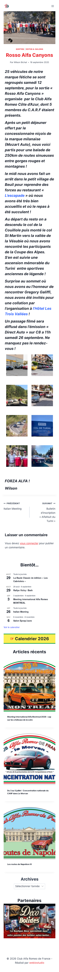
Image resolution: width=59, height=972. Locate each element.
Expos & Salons (34, 49)
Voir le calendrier (12, 627)
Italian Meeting (12, 506)
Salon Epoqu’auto (22, 620)
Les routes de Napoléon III (19, 864)
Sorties (20, 49)
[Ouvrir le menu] (52, 6)
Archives (29, 879)
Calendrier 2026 (32, 638)
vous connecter (29, 543)
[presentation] (29, 686)
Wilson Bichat (20, 62)
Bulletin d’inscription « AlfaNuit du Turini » (47, 512)
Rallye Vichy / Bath (23, 590)
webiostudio (36, 962)
